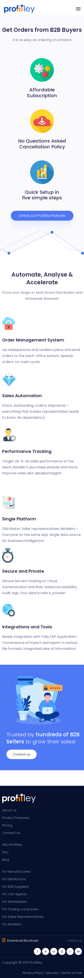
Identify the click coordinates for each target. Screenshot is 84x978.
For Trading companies (20, 909)
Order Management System (33, 340)
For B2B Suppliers (15, 886)
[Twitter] (45, 951)
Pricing (7, 825)
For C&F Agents (14, 894)
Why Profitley (12, 844)
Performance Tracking (26, 451)
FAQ (5, 852)
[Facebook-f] (37, 951)
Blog (5, 859)
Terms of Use (71, 972)
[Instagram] (70, 951)
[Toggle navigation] (78, 8)
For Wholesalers (14, 901)
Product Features (15, 817)
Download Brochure (22, 940)
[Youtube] (78, 951)
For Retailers (12, 924)
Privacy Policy (33, 972)
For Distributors (14, 879)
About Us (9, 810)
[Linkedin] (61, 951)
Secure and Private (23, 571)
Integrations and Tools (27, 627)
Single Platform (19, 519)
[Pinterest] (53, 951)
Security (52, 972)
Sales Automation (22, 396)
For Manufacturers (16, 871)
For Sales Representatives (23, 916)
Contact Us (11, 832)
